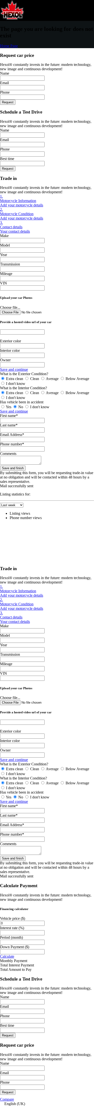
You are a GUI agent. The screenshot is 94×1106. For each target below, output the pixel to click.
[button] (47, 1104)
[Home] (12, 19)
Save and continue (14, 369)
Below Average (77, 379)
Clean (34, 379)
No (20, 407)
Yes (8, 407)
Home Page (9, 46)
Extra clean (14, 379)
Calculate (7, 956)
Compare (7, 1099)
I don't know (15, 383)
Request (7, 102)
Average (52, 379)
